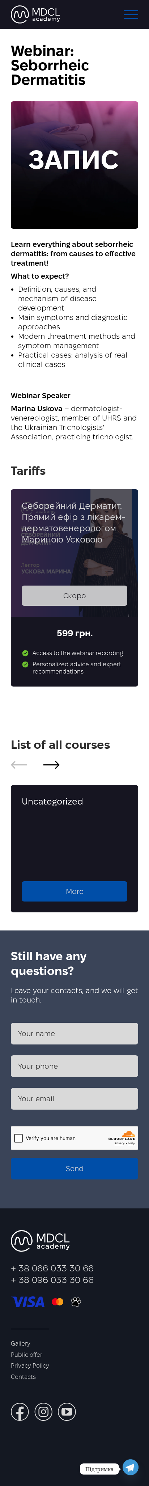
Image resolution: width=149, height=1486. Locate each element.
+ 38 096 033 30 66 (52, 1280)
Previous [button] (19, 765)
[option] (74, 848)
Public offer (26, 1355)
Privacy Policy (30, 1366)
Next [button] (51, 765)
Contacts (23, 1377)
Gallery (20, 1344)
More (75, 891)
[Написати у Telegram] (131, 1469)
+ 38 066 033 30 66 (52, 1268)
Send (75, 1169)
